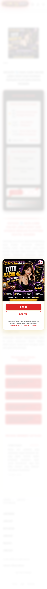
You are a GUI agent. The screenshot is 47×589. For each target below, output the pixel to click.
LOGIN (23, 307)
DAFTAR (23, 314)
